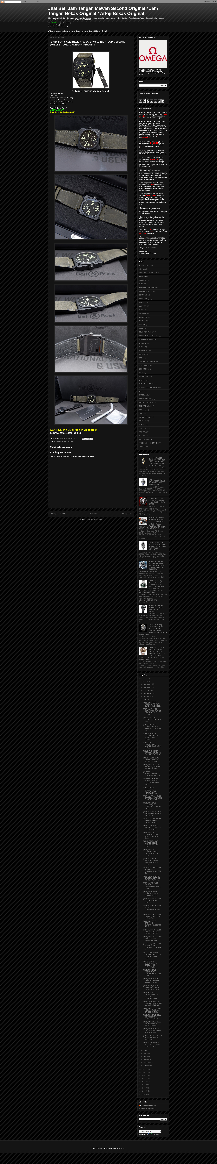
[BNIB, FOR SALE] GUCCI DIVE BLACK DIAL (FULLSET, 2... (152, 900)
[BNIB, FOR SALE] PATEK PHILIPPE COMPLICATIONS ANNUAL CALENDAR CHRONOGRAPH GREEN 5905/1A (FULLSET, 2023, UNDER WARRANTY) (151, 586)
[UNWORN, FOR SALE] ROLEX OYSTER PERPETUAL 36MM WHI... (151, 781)
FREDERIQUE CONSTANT (149, 336)
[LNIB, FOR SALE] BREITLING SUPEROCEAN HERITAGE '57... (150, 790)
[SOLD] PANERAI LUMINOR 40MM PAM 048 (152, 720)
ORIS (141, 391)
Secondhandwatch (149, 1105)
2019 (144, 1076)
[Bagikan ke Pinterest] (92, 439)
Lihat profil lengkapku (146, 1108)
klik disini (143, 152)
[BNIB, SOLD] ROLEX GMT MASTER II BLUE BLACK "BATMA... (152, 1031)
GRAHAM (142, 343)
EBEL (141, 328)
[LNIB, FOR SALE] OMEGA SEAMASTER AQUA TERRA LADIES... (152, 736)
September (148, 693)
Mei (145, 1053)
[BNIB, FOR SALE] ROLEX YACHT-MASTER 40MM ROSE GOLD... (152, 973)
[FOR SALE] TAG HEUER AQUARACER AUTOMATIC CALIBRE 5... (152, 870)
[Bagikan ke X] (87, 439)
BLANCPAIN (143, 295)
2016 (144, 1085)
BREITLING (143, 299)
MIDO (141, 373)
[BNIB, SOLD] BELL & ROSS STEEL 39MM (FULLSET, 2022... (151, 1044)
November (148, 687)
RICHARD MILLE (145, 406)
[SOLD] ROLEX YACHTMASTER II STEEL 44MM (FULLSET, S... (150, 964)
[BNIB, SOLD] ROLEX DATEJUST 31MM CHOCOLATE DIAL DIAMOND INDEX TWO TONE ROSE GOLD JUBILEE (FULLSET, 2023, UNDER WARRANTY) (152, 653)
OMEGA (142, 380)
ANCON (142, 269)
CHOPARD (143, 313)
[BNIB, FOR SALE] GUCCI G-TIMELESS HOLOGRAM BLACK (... (152, 908)
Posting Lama (126, 514)
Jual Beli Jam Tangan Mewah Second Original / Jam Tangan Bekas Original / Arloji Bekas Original (103, 11)
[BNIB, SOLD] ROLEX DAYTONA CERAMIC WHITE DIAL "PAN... (151, 878)
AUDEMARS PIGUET (146, 273)
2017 (144, 1082)
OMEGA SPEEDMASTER (148, 387)
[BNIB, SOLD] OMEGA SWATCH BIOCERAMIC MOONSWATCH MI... (152, 1003)
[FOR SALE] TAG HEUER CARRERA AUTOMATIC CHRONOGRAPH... (152, 798)
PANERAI (142, 395)
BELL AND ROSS (69, 441)
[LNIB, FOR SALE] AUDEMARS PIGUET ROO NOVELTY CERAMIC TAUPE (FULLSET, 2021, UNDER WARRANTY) (153, 629)
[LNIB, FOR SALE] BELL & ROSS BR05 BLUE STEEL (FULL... (152, 1037)
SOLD (141, 421)
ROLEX (142, 410)
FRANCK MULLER (146, 332)
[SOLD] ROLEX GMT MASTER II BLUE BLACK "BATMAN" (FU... (150, 844)
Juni (145, 1050)
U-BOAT (142, 436)
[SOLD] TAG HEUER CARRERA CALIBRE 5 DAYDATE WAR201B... (152, 753)
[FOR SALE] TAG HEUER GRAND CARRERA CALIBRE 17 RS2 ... (152, 820)
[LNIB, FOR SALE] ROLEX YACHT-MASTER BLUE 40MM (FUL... (152, 745)
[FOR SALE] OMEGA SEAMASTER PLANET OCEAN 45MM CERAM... (152, 712)
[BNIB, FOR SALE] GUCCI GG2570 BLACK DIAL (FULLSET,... (152, 916)
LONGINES (143, 369)
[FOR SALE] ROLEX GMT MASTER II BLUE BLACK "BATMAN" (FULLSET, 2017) (157, 482)
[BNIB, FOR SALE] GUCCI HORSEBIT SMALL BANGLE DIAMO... (152, 1010)
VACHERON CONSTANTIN (149, 443)
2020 (144, 1072)
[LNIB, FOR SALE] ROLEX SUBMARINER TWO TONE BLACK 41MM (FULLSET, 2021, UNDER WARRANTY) (157, 461)
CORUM (142, 321)
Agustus (147, 696)
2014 (144, 1091)
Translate (156, 1134)
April (145, 1056)
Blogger (122, 1148)
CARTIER (142, 306)
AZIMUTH (142, 280)
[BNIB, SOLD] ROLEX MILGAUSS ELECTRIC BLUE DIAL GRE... (152, 827)
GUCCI (141, 347)
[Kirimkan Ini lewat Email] (83, 439)
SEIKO (141, 413)
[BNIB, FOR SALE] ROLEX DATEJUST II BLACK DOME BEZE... (152, 704)
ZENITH (142, 447)
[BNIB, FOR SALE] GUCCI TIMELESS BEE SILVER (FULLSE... (152, 939)
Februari (147, 1062)
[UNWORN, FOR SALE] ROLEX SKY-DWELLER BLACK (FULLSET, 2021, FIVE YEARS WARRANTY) (157, 546)
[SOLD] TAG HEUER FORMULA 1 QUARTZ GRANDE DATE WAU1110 (157, 608)
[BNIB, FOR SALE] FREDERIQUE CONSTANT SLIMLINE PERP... (152, 805)
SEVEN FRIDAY (145, 417)
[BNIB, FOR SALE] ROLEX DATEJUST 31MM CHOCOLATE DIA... (151, 835)
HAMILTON (143, 350)
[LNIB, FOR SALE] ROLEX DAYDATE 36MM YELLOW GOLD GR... (152, 727)
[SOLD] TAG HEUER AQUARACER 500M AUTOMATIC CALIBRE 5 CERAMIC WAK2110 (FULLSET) (157, 565)
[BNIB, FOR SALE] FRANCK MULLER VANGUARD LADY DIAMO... (150, 852)
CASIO (141, 310)
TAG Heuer (143, 428)
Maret (146, 1059)
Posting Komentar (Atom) (95, 519)
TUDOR (142, 432)
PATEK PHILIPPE (145, 399)
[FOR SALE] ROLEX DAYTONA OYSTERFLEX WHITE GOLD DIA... (152, 886)
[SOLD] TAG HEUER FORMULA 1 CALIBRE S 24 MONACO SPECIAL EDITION (157, 501)
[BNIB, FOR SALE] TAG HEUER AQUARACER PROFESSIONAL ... (151, 767)
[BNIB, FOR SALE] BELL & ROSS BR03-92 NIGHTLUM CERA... (152, 1017)
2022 (144, 681)
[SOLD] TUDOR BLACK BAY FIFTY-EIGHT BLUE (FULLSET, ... (151, 760)
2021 (144, 1069)
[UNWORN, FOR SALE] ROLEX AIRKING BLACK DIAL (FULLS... (152, 773)
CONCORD (143, 317)
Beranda (93, 514)
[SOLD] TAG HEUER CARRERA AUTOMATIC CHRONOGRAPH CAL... (152, 955)
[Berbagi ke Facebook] (89, 439)
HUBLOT (142, 354)
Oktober (147, 690)
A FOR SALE (58, 441)
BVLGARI (142, 302)
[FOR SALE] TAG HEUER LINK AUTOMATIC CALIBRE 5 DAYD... (152, 932)
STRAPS (142, 424)
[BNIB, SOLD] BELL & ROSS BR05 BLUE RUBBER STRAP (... (151, 894)
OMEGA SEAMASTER (147, 384)
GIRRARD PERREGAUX (148, 339)
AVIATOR (142, 276)
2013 (144, 1094)
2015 (144, 1088)
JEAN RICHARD (145, 365)
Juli (145, 699)
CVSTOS (142, 325)
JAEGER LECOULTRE (147, 362)
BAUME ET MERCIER (147, 287)
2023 (144, 678)
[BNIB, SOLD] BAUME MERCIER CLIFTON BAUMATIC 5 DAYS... (151, 987)
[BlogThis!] (85, 439)
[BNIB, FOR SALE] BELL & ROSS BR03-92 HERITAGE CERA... (152, 1024)
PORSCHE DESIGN (146, 402)
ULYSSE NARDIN (145, 439)
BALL (141, 284)
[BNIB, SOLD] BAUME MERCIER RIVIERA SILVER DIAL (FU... (151, 981)
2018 (144, 1079)
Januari (146, 1065)
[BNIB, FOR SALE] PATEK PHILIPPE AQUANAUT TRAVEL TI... (152, 813)
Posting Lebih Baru (57, 514)
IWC (140, 358)
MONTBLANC (144, 376)
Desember (148, 684)
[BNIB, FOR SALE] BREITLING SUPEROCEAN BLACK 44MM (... (152, 924)
